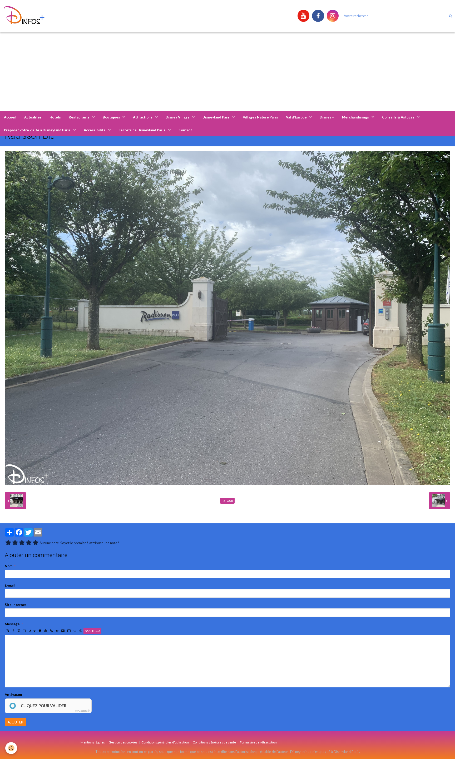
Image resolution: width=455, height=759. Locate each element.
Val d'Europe (297, 117)
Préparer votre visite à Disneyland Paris (37, 130)
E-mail (10, 585)
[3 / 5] (22, 542)
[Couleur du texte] (32, 631)
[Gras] (8, 631)
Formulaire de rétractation (258, 742)
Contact (185, 130)
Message (12, 624)
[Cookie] (11, 748)
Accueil (10, 117)
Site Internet (16, 605)
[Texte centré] (46, 631)
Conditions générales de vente (214, 742)
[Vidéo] (69, 631)
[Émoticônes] (81, 631)
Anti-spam (13, 694)
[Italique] (13, 631)
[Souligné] (19, 631)
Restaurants (79, 117)
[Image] (63, 631)
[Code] (75, 631)
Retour (227, 500)
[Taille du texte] (24, 631)
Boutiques (112, 117)
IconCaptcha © (82, 710)
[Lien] (51, 631)
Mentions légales (93, 742)
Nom (8, 566)
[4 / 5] (29, 542)
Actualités (33, 117)
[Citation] (40, 631)
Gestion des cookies (123, 742)
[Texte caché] (57, 631)
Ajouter (15, 722)
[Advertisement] (227, 71)
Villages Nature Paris (260, 117)
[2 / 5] (15, 542)
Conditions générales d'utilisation (165, 742)
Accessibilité (95, 130)
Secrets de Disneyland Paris (142, 130)
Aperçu (94, 630)
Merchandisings (356, 117)
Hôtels (55, 117)
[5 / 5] (35, 542)
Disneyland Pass (216, 117)
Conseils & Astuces (398, 117)
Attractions (143, 117)
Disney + (327, 117)
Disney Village (178, 117)
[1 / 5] (8, 542)
